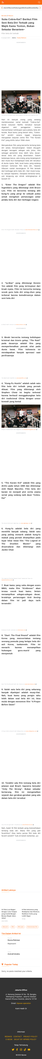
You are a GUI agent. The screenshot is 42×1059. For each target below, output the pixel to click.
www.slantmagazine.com (29, 429)
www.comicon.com (20, 324)
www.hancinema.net (30, 684)
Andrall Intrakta (14, 954)
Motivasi (25, 8)
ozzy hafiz (5, 921)
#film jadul (21, 927)
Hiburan (11, 8)
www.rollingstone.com (31, 731)
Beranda (4, 15)
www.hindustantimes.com (31, 229)
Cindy (23, 919)
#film (13, 927)
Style (38, 8)
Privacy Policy (30, 1037)
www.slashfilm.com (21, 378)
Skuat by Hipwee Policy (25, 1039)
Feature (5, 8)
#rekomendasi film (32, 927)
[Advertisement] (21, 65)
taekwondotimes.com (7, 580)
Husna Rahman (21, 38)
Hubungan (18, 8)
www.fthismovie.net (27, 824)
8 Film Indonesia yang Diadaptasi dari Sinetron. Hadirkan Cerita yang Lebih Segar (31, 913)
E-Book (9, 1039)
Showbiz (32, 8)
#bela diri (5, 927)
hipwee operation (24, 1003)
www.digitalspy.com (26, 523)
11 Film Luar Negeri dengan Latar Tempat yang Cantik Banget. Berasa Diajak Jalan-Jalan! (9, 914)
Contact (17, 1037)
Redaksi (8, 1037)
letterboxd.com (21, 630)
